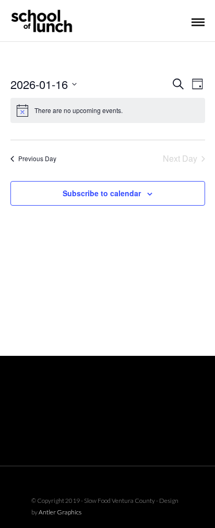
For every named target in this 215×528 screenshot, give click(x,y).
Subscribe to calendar (102, 193)
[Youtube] (107, 482)
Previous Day (37, 158)
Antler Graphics (60, 512)
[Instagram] (121, 482)
